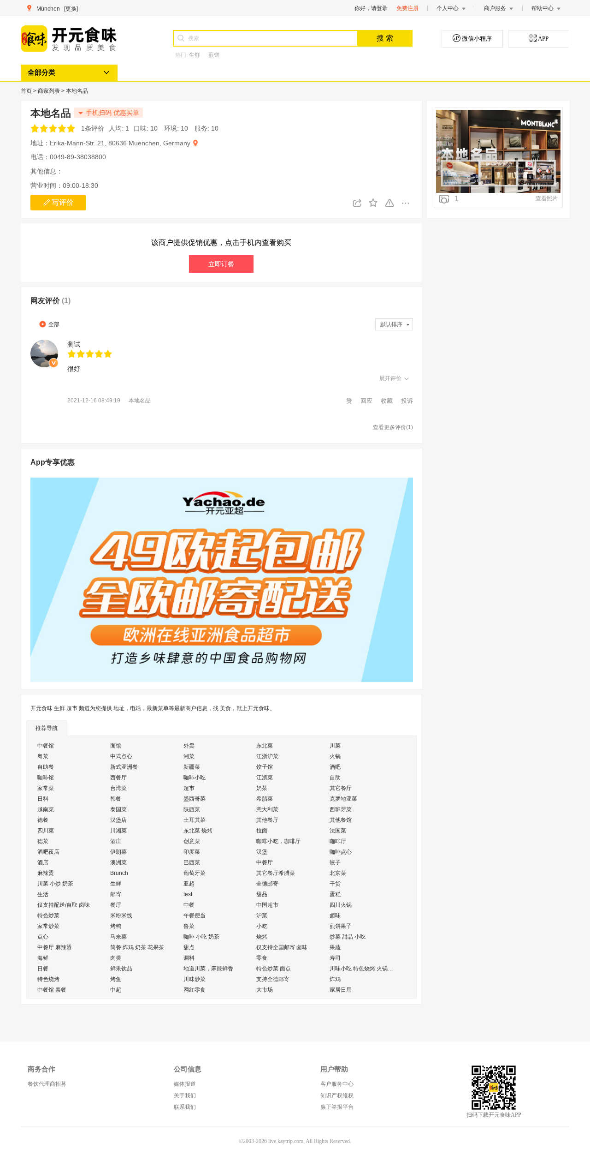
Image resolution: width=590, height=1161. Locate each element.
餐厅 (115, 905)
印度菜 (191, 852)
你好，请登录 (371, 8)
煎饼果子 (341, 926)
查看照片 (547, 198)
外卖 (189, 745)
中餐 (189, 905)
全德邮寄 (267, 883)
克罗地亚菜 (343, 799)
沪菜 (261, 915)
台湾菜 (118, 788)
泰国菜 (118, 809)
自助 (335, 777)
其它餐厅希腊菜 (275, 873)
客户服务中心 (337, 1084)
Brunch (119, 873)
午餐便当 (194, 915)
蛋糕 (335, 894)
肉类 (115, 958)
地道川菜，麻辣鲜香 (208, 968)
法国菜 (338, 830)
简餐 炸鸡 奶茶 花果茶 (137, 947)
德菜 (42, 841)
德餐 (42, 820)
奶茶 (261, 788)
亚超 (189, 883)
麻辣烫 (45, 873)
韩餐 (115, 799)
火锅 (335, 756)
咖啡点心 (341, 852)
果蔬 (335, 947)
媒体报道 (185, 1084)
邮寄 (115, 894)
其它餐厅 (341, 788)
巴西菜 (191, 862)
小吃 (261, 926)
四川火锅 (341, 905)
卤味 (335, 915)
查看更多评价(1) (393, 427)
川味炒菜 (194, 979)
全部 (53, 324)
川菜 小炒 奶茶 (55, 883)
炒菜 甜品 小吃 (348, 937)
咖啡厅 (338, 841)
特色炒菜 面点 (273, 968)
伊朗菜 (118, 852)
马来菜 (118, 937)
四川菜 (45, 830)
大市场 (264, 990)
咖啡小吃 (194, 777)
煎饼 (213, 55)
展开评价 (390, 378)
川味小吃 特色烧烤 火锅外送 (364, 968)
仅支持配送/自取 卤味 (63, 905)
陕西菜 (191, 809)
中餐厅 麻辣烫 (54, 947)
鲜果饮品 (121, 968)
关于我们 (185, 1095)
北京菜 (338, 873)
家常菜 (45, 788)
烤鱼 (115, 979)
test (187, 894)
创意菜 (191, 841)
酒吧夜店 (48, 852)
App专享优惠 (52, 462)
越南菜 (45, 809)
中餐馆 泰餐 (51, 990)
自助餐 (45, 767)
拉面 (261, 830)
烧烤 (261, 937)
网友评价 (50, 301)
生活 (42, 894)
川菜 (335, 745)
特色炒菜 (48, 915)
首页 (27, 91)
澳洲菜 (118, 862)
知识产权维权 (337, 1095)
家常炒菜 (48, 926)
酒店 (42, 862)
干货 (335, 883)
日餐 (42, 968)
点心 (42, 937)
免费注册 (407, 8)
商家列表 (49, 91)
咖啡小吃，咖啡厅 (278, 841)
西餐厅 (118, 777)
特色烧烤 (48, 979)
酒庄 (115, 841)
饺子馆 (264, 767)
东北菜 (264, 745)
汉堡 (261, 852)
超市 (189, 788)
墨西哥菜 (194, 799)
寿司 (335, 958)
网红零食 (194, 990)
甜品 (261, 894)
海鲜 (42, 958)
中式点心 (121, 756)
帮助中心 (542, 8)
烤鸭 (115, 926)
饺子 (335, 862)
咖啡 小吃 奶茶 (201, 937)
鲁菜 (189, 926)
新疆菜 (191, 767)
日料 (42, 799)
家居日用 (341, 990)
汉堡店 (118, 820)
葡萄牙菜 (194, 873)
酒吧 (335, 767)
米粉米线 (121, 915)
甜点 (189, 947)
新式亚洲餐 (124, 767)
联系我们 (185, 1107)
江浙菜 (264, 777)
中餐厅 (264, 862)
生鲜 (194, 55)
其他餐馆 (341, 820)
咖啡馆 (45, 777)
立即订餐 (221, 264)
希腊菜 (264, 799)
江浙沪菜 (267, 756)
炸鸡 (335, 979)
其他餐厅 (267, 820)
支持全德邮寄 (272, 979)
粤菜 (42, 756)
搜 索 (385, 38)
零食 (261, 958)
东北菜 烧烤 (197, 830)
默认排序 (391, 324)
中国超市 (267, 905)
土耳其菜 (194, 820)
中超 (115, 990)
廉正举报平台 (337, 1107)
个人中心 (448, 8)
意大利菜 (267, 809)
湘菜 (189, 756)
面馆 (115, 745)
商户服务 (495, 8)
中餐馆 (45, 745)
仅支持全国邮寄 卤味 (281, 947)
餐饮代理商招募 (47, 1084)
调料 (189, 958)
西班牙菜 (341, 809)
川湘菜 (118, 830)
